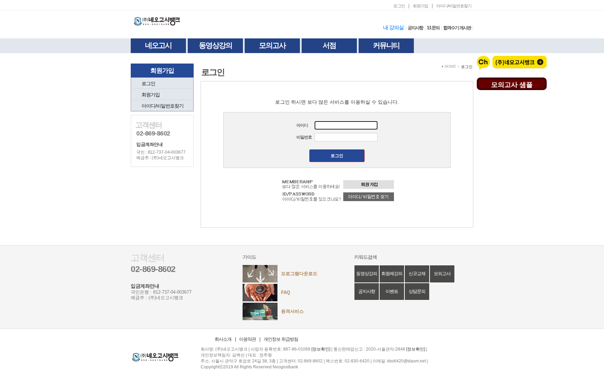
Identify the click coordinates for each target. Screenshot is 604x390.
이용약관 (247, 339)
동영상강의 (215, 45)
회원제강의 (391, 273)
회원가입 (420, 5)
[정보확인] (320, 349)
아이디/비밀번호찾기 (454, 5)
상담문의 (417, 291)
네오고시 (158, 45)
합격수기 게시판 (457, 27)
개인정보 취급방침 (281, 339)
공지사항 (415, 27)
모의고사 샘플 (512, 84)
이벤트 (392, 291)
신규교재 (417, 273)
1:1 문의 (433, 27)
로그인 (399, 5)
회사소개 (223, 339)
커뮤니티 (386, 45)
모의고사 (272, 45)
